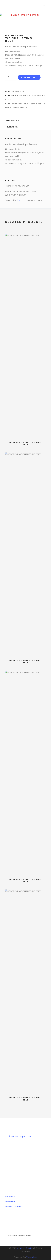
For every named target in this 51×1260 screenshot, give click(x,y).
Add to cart (29, 77)
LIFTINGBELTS (38, 104)
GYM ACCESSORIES (14, 1206)
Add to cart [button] (42, 237)
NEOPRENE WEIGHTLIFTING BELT (25, 443)
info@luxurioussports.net (19, 1136)
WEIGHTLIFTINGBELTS (16, 107)
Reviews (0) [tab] (11, 127)
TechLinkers (32, 1257)
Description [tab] (12, 121)
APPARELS (10, 1196)
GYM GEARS (11, 1201)
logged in (22, 200)
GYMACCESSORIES (21, 104)
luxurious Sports (24, 1248)
